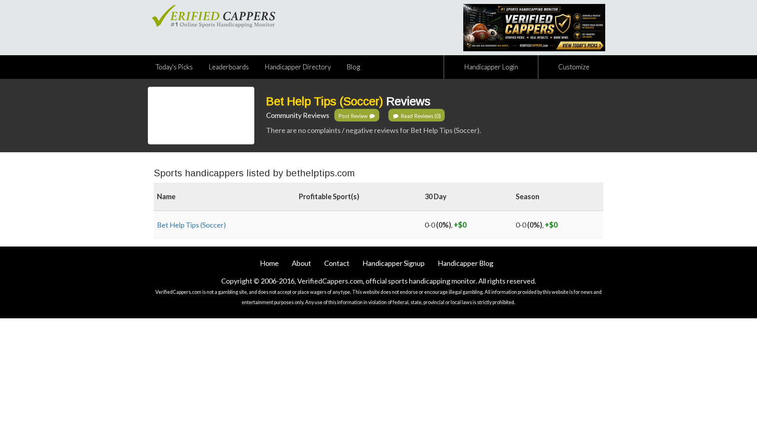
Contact (336, 263)
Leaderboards (229, 67)
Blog (353, 67)
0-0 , (445, 224)
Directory (298, 67)
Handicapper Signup (393, 263)
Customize (573, 67)
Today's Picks (174, 67)
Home (269, 263)
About (301, 263)
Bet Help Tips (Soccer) (324, 101)
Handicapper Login (491, 67)
